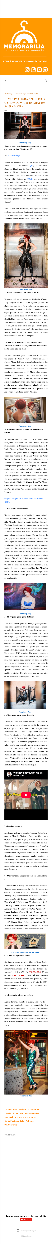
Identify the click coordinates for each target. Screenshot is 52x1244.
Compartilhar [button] (10, 1109)
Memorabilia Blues (13, 1117)
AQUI (30, 165)
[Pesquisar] (46, 80)
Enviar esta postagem (29, 1109)
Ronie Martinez (11, 1121)
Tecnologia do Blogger (28, 1231)
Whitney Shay (10, 1125)
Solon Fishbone (27, 1121)
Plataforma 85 (29, 1117)
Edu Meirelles (18, 1113)
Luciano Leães (32, 1113)
